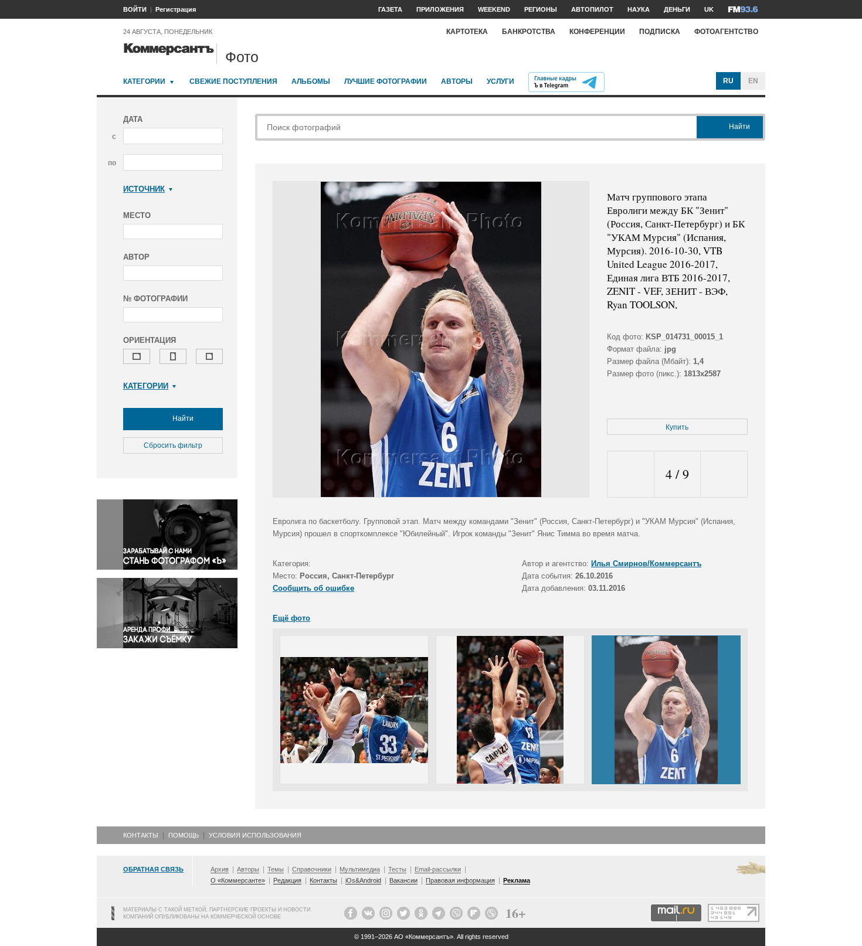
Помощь (183, 835)
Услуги (500, 81)
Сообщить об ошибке (313, 588)
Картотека (467, 32)
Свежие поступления (233, 81)
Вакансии (403, 880)
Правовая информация (460, 880)
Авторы (457, 81)
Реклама (516, 880)
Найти (182, 418)
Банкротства (528, 32)
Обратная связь (153, 869)
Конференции (597, 32)
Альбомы (310, 81)
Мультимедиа (360, 869)
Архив (220, 869)
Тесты (397, 869)
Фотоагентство (726, 32)
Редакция (287, 880)
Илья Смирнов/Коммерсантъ (646, 563)
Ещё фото (291, 618)
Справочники (311, 869)
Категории (144, 81)
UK (709, 9)
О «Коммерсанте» (238, 880)
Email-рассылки (438, 869)
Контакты (140, 835)
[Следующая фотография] (724, 474)
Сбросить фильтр (173, 445)
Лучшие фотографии (385, 81)
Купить (677, 427)
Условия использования (255, 835)
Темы (275, 869)
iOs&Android (363, 880)
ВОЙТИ (135, 9)
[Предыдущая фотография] (631, 474)
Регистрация (175, 9)
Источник (144, 189)
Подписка (659, 32)
